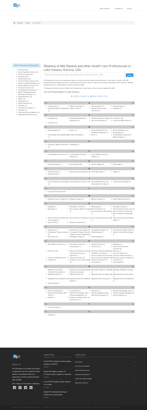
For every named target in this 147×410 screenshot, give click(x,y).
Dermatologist (117, 132)
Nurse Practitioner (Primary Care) (101, 218)
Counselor (21, 110)
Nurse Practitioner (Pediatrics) (79, 218)
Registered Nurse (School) (26, 114)
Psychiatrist (116, 260)
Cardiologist (51, 118)
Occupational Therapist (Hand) (122, 230)
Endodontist (73, 144)
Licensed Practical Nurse (56, 191)
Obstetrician (52, 230)
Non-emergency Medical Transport (80, 209)
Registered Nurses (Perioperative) (123, 279)
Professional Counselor (98, 260)
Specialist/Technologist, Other (122, 291)
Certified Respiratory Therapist (100, 118)
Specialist (21, 105)
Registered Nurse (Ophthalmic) (57, 279)
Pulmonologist (117, 262)
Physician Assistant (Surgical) (122, 258)
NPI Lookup (105, 8)
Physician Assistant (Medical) (27, 112)
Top (133, 103)
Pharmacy (116, 251)
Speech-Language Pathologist (27, 83)
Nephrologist (95, 207)
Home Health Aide (97, 172)
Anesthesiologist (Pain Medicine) (58, 108)
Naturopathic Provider (76, 207)
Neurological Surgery (119, 207)
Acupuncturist (52, 106)
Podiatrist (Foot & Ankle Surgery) (80, 260)
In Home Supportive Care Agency (58, 182)
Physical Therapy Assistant (26, 81)
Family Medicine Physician (26, 90)
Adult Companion (96, 106)
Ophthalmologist (96, 232)
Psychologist (95, 262)
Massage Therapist (76, 199)
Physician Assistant (24, 88)
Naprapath (51, 207)
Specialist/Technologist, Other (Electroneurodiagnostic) (79, 294)
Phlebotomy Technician (98, 253)
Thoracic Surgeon (53, 307)
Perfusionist (95, 246)
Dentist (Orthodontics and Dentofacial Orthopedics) (99, 131)
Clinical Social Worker (98, 120)
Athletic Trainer (74, 108)
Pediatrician (116, 244)
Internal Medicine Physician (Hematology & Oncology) (99, 183)
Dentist (20, 99)
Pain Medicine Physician (55, 244)
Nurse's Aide (52, 222)
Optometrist (22, 101)
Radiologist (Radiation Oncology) (123, 270)
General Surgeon (96, 164)
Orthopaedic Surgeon (76, 237)
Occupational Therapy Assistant (58, 232)
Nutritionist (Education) (77, 222)
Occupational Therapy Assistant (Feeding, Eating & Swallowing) (80, 233)
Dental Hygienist (53, 130)
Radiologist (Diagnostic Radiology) (102, 270)
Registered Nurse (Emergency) (100, 274)
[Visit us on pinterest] (20, 387)
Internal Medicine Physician (26, 85)
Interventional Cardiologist (121, 182)
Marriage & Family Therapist (57, 199)
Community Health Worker (121, 120)
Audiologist (116, 108)
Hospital (115, 172)
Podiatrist (51, 260)
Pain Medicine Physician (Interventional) (77, 245)
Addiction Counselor (76, 106)
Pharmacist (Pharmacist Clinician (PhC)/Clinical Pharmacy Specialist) (80, 253)
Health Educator (53, 172)
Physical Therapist (24, 74)
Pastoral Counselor (97, 244)
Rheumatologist (53, 283)
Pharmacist (21, 70)
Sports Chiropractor (119, 295)
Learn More (46, 14)
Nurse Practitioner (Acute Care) (122, 209)
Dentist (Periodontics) (119, 130)
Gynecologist (117, 164)
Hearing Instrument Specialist (79, 172)
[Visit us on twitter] (25, 387)
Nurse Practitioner (23, 103)
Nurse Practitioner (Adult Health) (101, 211)
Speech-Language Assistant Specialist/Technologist (27, 93)
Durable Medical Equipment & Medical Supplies (122, 136)
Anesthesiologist (118, 106)
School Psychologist (54, 291)
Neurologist (51, 209)
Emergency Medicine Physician (58, 144)
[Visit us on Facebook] (14, 387)
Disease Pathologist (76, 135)
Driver (93, 135)
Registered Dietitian (54, 274)
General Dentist (23, 79)
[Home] (14, 23)
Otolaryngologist (96, 237)
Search (118, 8)
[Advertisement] (73, 44)
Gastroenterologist (53, 164)
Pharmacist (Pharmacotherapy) (101, 251)
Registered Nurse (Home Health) (123, 274)
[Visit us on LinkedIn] (30, 387)
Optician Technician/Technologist (123, 232)
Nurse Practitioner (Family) (26, 72)
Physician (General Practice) (122, 255)
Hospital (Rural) (53, 174)
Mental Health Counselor (120, 199)
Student (50, 297)
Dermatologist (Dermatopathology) (58, 135)
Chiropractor (22, 76)
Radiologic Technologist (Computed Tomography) (55, 271)
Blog (129, 8)
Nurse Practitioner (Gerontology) (123, 213)
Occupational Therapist (25, 108)
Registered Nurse (23, 97)
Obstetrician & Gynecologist (78, 230)
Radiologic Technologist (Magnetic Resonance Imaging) (80, 271)
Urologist (50, 315)
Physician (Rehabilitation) (56, 258)
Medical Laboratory (97, 199)
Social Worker (74, 291)
